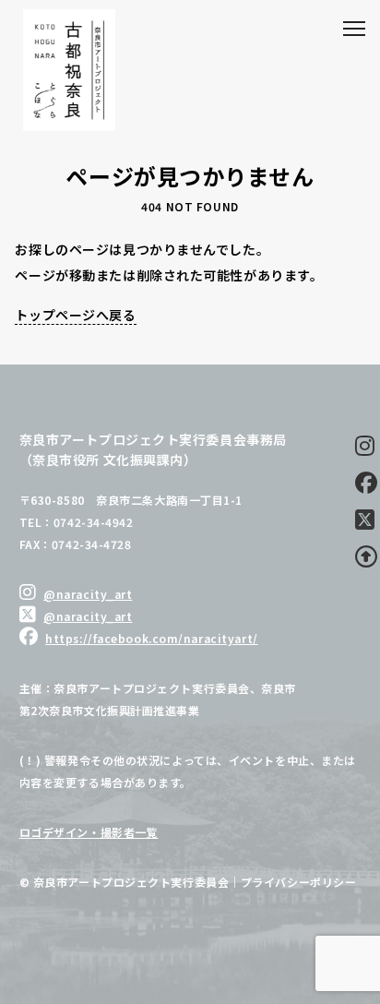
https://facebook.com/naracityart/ (151, 638)
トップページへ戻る (75, 314)
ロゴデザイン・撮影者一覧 (89, 832)
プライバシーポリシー (299, 882)
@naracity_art (87, 594)
